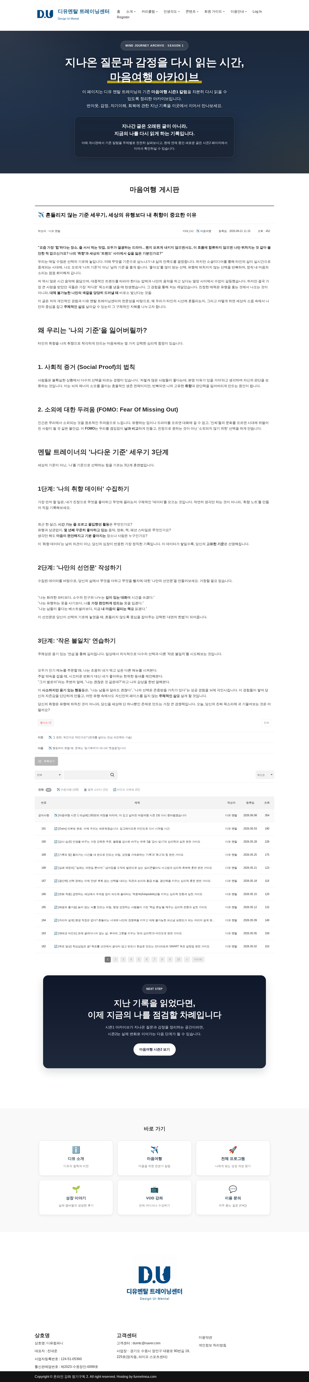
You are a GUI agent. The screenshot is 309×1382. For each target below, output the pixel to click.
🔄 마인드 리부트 (126, 789)
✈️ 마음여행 (68, 789)
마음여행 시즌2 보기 (154, 1049)
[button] (135, 11)
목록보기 (49, 761)
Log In (257, 11)
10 (178, 959)
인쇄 (266, 722)
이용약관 (205, 1337)
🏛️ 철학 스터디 (96, 789)
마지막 (198, 959)
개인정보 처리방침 (212, 1345)
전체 (44, 789)
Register (123, 17)
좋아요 (45, 722)
